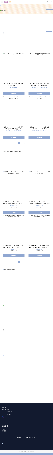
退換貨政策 (4, 429)
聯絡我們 (4, 432)
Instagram (4, 417)
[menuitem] (19, 143)
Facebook (4, 416)
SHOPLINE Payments (29, 451)
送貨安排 (4, 430)
